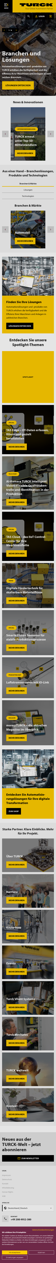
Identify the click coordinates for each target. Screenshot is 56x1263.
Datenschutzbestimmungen (43, 1230)
